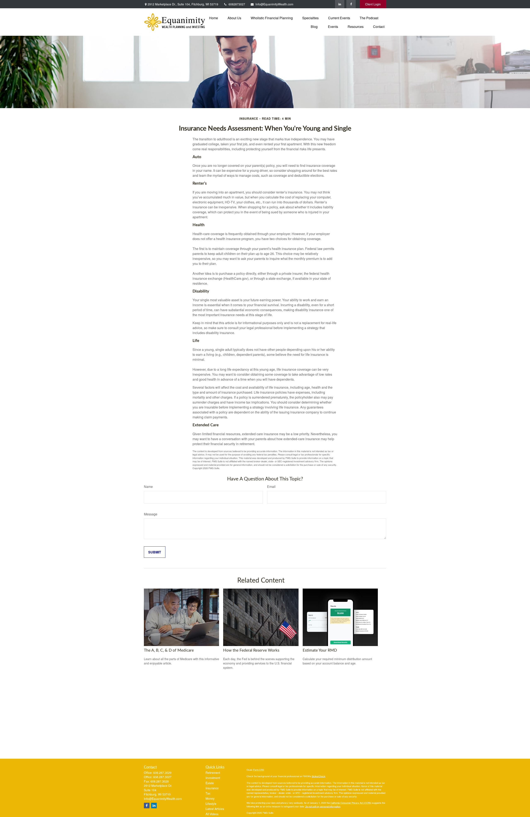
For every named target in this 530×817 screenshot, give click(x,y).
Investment (213, 778)
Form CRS (258, 769)
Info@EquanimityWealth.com (274, 4)
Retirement (213, 772)
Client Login (373, 4)
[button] (213, 17)
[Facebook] (351, 4)
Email (271, 486)
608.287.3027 (162, 777)
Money (210, 798)
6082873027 (237, 4)
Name (148, 486)
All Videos (212, 814)
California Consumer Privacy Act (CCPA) (350, 802)
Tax (208, 793)
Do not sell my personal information (322, 806)
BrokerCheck (318, 776)
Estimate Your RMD (320, 650)
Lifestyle (211, 803)
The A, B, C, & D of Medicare (169, 650)
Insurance (212, 788)
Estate (210, 783)
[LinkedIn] (339, 4)
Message (150, 514)
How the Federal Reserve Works (251, 650)
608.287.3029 (162, 772)
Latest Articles (215, 809)
